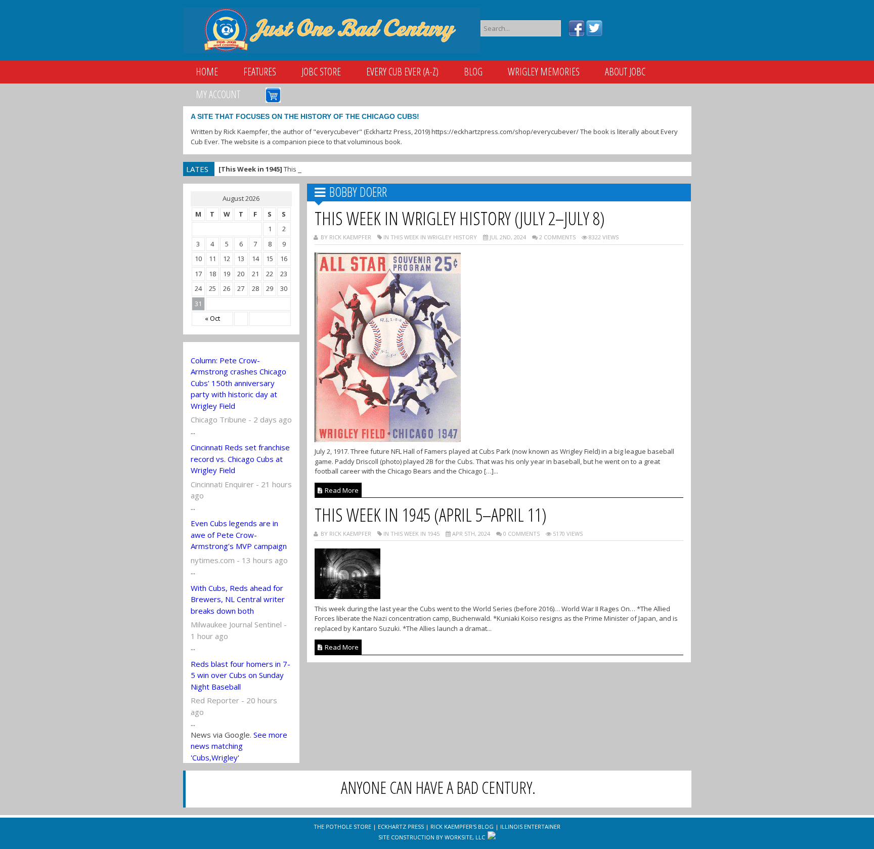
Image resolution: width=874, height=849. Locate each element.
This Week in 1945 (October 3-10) (300, 169)
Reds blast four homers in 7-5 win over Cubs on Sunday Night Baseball (240, 675)
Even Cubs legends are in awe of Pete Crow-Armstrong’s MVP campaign (239, 534)
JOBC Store (321, 71)
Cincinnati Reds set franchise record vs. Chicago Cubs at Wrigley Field (240, 458)
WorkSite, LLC (465, 837)
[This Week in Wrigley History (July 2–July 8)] (388, 439)
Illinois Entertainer (530, 826)
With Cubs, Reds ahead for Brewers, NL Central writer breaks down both (238, 599)
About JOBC (625, 71)
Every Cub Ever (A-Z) (402, 71)
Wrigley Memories (544, 71)
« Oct (212, 318)
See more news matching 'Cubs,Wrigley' (239, 746)
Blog (473, 71)
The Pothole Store (342, 826)
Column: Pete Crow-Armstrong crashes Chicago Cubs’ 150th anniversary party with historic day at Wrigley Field (238, 383)
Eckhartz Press (401, 826)
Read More (341, 490)
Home (207, 71)
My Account (218, 94)
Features (259, 71)
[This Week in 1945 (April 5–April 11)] (347, 596)
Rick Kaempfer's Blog (462, 826)
